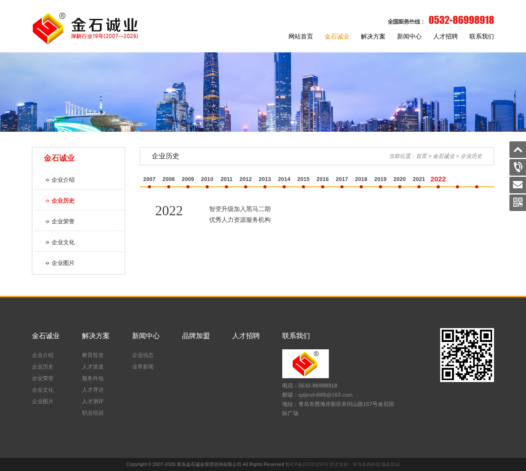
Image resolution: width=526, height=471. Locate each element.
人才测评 (93, 401)
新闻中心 (409, 36)
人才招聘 (445, 36)
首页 (421, 156)
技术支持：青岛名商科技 (355, 464)
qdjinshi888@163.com (325, 395)
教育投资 (93, 355)
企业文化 (63, 242)
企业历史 (63, 200)
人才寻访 (93, 390)
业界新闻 (143, 367)
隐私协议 (391, 464)
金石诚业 (337, 36)
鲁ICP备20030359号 (306, 464)
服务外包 (93, 378)
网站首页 (300, 36)
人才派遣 (93, 367)
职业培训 (93, 413)
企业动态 (143, 355)
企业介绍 (63, 179)
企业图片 (63, 263)
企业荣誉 (63, 221)
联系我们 (481, 36)
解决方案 (373, 36)
